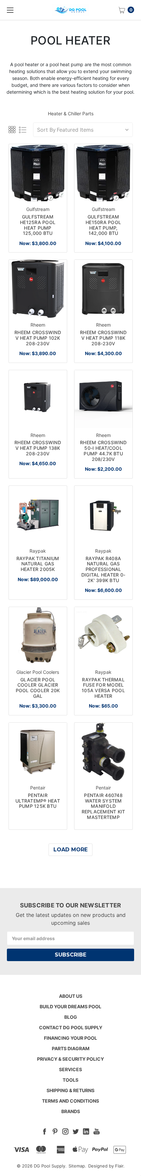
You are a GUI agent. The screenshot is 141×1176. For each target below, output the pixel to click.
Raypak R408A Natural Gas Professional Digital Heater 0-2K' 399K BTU (103, 569)
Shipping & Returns (70, 1090)
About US (70, 996)
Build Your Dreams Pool (70, 1006)
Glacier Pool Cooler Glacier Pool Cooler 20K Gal (38, 688)
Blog (70, 1017)
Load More (70, 849)
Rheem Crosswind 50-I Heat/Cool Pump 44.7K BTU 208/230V (103, 451)
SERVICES (70, 1069)
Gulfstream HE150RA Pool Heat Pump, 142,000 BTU (103, 225)
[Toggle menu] (10, 10)
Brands (70, 1111)
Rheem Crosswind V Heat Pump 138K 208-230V (37, 448)
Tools (70, 1080)
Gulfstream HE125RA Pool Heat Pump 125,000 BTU (37, 225)
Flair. (120, 1165)
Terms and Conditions (70, 1101)
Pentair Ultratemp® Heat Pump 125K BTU (37, 800)
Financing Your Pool (70, 1038)
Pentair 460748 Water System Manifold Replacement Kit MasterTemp (103, 806)
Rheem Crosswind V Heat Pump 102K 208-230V (37, 338)
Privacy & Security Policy (70, 1059)
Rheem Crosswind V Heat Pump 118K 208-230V (103, 338)
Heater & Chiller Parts (70, 113)
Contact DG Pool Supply (70, 1027)
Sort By (46, 129)
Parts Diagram (71, 1048)
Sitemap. (77, 1165)
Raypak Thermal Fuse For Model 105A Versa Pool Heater (103, 688)
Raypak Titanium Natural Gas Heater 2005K (37, 564)
